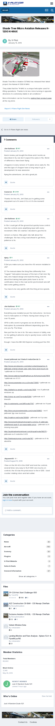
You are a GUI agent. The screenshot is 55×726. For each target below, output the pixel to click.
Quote (12, 182)
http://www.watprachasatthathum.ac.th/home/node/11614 (27, 376)
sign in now (7, 500)
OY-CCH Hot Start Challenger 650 (23, 593)
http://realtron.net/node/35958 (16, 417)
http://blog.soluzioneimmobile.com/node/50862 (23, 411)
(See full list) (47, 696)
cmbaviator (15, 628)
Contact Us (22, 722)
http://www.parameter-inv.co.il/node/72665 (21, 383)
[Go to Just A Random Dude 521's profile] (6, 684)
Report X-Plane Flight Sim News (17, 108)
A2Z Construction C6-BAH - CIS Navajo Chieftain (29, 603)
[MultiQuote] (6, 182)
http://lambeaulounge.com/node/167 (18, 438)
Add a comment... (14, 510)
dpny (6, 258)
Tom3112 (14, 595)
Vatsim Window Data (17, 625)
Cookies (33, 722)
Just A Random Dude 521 (22, 684)
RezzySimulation (17, 606)
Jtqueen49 (9, 459)
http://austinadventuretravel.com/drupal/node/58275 (25, 431)
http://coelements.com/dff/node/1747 (19, 404)
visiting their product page (41, 98)
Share (13, 119)
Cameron (8, 192)
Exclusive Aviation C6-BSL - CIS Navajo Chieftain (29, 614)
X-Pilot (15, 40)
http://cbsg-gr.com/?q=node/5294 (17, 397)
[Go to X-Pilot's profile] (5, 41)
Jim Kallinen (9, 148)
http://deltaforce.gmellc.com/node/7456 (20, 390)
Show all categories (27, 576)
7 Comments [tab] (10, 139)
